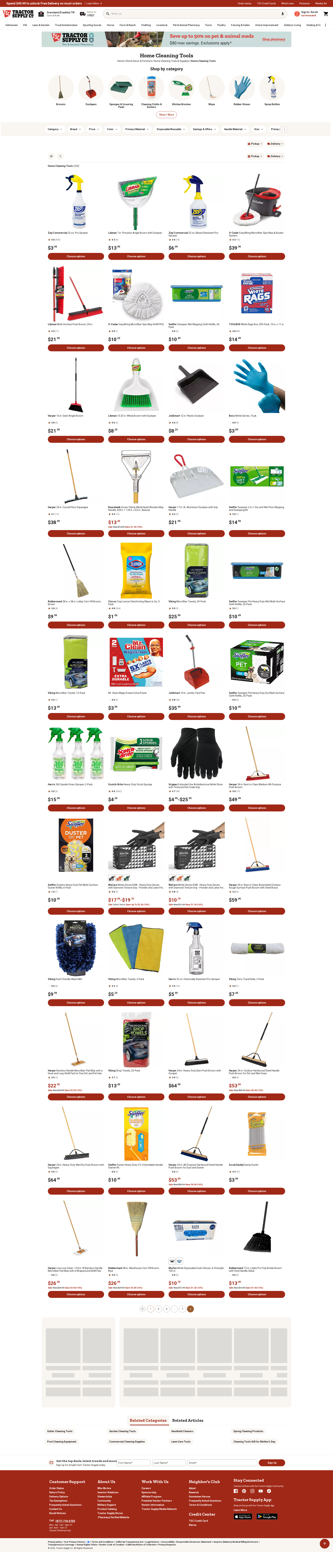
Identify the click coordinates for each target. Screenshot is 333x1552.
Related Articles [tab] (187, 1420)
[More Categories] (325, 25)
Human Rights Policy (86, 1545)
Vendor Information (153, 1504)
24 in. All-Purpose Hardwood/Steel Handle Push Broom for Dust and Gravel (196, 1166)
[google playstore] (267, 1516)
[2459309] (119, 877)
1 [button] (150, 1309)
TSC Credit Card (198, 1520)
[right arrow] (284, 129)
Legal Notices (152, 1542)
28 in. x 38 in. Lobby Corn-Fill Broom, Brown (74, 603)
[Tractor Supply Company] (18, 14)
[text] (203, 61)
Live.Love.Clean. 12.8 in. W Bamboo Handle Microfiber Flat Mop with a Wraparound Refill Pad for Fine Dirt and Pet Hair (75, 1269)
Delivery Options (58, 1496)
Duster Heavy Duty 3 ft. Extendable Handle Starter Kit (135, 1166)
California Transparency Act (129, 1542)
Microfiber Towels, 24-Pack (187, 601)
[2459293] (172, 877)
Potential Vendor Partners (157, 1500)
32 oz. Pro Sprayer (68, 232)
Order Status (56, 1488)
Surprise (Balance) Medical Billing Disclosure (235, 1542)
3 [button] (166, 1309)
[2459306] (111, 877)
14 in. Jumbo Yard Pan (187, 693)
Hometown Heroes (199, 1496)
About (192, 1488)
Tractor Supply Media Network (159, 1509)
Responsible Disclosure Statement (193, 1542)
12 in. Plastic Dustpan (186, 415)
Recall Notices (57, 1513)
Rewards (194, 1492)
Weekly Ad (321, 3)
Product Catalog (107, 1509)
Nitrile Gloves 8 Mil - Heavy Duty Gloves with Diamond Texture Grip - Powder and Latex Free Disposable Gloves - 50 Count (197, 886)
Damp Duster (244, 1164)
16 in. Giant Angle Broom (65, 415)
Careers (146, 1488)
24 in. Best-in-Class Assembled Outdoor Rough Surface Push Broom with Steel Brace (255, 886)
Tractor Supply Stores (110, 1513)
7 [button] (182, 1309)
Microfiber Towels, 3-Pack (126, 979)
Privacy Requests (167, 1545)
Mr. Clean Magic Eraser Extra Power (127, 693)
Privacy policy (55, 1542)
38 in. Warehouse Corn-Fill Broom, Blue (133, 1269)
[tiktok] (269, 1491)
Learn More (93, 3)
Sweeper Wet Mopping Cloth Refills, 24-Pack (194, 325)
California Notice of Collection (141, 1545)
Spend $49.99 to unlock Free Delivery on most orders (44, 3)
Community (104, 1500)
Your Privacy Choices (74, 1542)
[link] (120, 61)
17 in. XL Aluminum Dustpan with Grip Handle (193, 508)
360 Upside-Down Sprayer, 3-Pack (70, 784)
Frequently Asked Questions (65, 1504)
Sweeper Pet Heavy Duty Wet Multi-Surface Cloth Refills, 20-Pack (257, 603)
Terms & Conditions (200, 1504)
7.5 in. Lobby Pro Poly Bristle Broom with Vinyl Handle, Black (255, 1269)
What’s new (287, 3)
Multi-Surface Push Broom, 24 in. (70, 324)
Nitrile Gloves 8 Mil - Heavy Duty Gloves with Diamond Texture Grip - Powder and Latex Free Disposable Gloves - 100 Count (136, 886)
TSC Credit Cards (266, 3)
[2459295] (179, 877)
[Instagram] (252, 1491)
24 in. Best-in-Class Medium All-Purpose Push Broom (255, 786)
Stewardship (104, 1496)
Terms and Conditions (103, 1542)
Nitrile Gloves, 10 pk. (243, 415)
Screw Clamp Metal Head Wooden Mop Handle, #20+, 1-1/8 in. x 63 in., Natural (136, 508)
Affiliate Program (151, 1496)
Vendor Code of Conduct (111, 1545)
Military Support (106, 1504)
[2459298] (186, 877)
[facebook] (236, 1491)
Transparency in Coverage (61, 1545)
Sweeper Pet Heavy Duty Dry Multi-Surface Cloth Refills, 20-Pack (256, 694)
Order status (244, 3)
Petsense (304, 3)
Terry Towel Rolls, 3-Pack (246, 979)
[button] (101, 3)
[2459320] (126, 877)
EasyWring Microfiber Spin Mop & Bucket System (256, 234)
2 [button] (158, 1309)
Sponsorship (149, 1492)
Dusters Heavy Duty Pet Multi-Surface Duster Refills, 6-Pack (73, 886)
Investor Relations (107, 1492)
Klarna (192, 1525)
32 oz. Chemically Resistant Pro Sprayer (194, 979)
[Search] (107, 13)
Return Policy (57, 1492)
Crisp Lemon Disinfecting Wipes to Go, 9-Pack (134, 603)
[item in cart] (326, 13)
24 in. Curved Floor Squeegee (68, 507)
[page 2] (190, 1308)
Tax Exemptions (58, 1500)
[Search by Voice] (283, 14)
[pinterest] (244, 1491)
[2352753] (179, 1261)
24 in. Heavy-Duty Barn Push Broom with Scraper (195, 1072)
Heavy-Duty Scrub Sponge (130, 784)
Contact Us (55, 1509)
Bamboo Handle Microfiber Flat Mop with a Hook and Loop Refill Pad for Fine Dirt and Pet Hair (75, 1072)
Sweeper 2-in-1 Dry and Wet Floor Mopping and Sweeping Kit (256, 508)
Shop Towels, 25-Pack (124, 1070)
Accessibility (167, 1542)
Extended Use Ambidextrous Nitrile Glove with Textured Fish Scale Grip (196, 786)
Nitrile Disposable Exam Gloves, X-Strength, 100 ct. (196, 1269)
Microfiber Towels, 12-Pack (66, 693)
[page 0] (143, 1308)
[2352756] (172, 1261)
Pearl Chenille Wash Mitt (65, 979)
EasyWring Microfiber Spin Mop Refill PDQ (136, 324)
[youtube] (261, 1491)
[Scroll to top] (325, 1544)
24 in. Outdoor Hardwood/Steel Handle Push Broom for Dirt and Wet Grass (254, 1072)
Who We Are (104, 1488)
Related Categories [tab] (148, 1420)
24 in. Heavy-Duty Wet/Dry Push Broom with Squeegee (76, 1166)
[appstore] (243, 1516)
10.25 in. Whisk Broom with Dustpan (132, 415)
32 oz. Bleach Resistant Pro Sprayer (193, 234)
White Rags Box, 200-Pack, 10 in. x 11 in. (256, 324)
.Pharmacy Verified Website (113, 1517)
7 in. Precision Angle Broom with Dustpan (135, 232)
